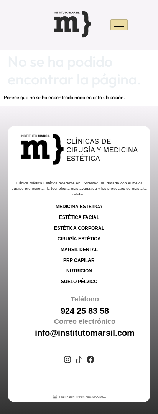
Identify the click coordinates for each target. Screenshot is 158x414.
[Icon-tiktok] (79, 359)
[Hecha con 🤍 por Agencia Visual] (55, 396)
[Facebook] (90, 359)
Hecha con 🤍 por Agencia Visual (82, 397)
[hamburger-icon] (119, 24)
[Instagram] (67, 359)
